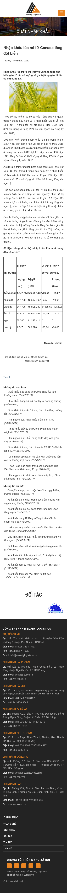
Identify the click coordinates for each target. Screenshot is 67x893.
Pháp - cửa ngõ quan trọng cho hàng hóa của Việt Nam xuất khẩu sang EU (31, 467)
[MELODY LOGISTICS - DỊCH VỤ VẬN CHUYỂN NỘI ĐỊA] (33, 8)
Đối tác (7, 836)
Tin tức (7, 842)
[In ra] (55, 64)
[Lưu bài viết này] (61, 64)
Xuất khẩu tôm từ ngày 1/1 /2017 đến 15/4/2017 (34, 564)
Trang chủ (9, 824)
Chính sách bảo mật (13, 881)
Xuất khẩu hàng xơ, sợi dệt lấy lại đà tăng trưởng (34, 401)
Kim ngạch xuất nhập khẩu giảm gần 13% (31, 419)
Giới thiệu (9, 830)
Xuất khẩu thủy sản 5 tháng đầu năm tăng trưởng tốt (33, 411)
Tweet (6, 377)
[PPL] (33, 608)
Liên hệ (7, 848)
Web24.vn (29, 874)
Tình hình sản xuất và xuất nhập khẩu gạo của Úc (35, 546)
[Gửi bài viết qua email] (49, 64)
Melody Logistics (38, 871)
